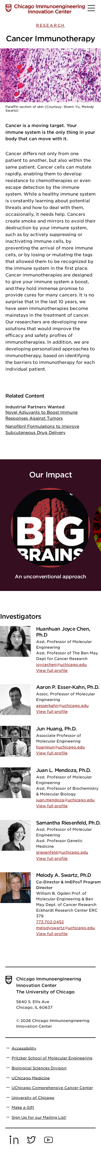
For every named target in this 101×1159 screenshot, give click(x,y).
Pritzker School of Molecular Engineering (52, 1058)
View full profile (52, 670)
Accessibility (24, 1048)
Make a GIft (23, 1107)
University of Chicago (33, 1097)
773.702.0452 (50, 922)
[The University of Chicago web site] (8, 8)
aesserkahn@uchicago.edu (62, 705)
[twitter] (31, 1143)
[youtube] (48, 1143)
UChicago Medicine (31, 1078)
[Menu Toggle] (92, 10)
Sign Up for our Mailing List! (39, 1117)
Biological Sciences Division (39, 1068)
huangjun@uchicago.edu (60, 747)
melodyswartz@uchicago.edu (65, 928)
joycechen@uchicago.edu (61, 664)
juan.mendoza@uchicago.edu (65, 800)
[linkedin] (14, 1143)
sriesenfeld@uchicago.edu (62, 852)
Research (50, 25)
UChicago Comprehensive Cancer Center (52, 1088)
